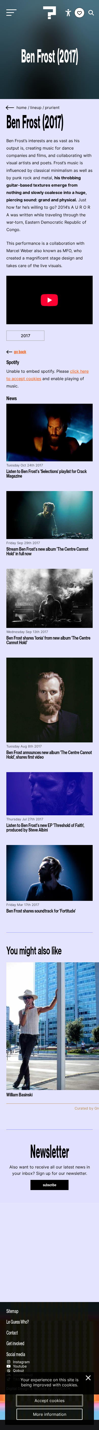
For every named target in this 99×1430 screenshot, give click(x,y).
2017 (25, 335)
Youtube (19, 1366)
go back (20, 351)
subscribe (49, 1185)
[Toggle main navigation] (10, 12)
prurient (52, 107)
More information (49, 1414)
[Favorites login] (79, 13)
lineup (35, 107)
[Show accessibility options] (69, 13)
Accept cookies (49, 1400)
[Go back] (10, 108)
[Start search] (90, 12)
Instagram (21, 1362)
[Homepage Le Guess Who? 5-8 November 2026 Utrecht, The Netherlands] (49, 12)
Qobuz (18, 1370)
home (21, 107)
